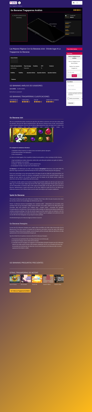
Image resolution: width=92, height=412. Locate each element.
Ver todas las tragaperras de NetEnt (20, 291)
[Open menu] (77, 3)
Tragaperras (14, 6)
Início (11, 6)
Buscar (74, 75)
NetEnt (72, 17)
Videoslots (26, 68)
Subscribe (70, 103)
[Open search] (81, 3)
